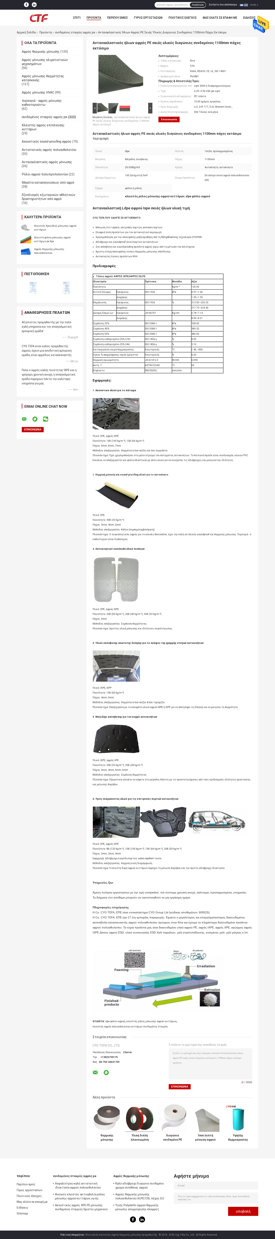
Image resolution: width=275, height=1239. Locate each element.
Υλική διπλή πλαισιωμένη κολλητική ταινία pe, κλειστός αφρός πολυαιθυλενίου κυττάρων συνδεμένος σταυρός (140, 1137)
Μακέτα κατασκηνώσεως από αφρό (48, 182)
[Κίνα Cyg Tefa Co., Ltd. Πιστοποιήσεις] (33, 288)
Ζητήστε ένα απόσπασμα (223, 4)
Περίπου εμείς (117, 17)
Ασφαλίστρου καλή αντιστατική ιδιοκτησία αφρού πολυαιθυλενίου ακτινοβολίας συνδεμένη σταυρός (78, 1186)
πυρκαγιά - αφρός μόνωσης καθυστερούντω (42, 103)
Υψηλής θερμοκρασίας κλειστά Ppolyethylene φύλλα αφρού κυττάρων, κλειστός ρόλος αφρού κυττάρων (238, 1137)
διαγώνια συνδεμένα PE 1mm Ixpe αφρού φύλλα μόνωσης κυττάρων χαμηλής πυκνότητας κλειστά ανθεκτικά (172, 1137)
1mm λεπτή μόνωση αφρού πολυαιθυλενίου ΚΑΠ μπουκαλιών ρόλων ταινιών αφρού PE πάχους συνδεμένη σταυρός (205, 1137)
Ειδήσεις (249, 17)
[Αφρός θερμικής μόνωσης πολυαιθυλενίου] (25, 251)
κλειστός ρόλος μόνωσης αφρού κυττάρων (151, 1021)
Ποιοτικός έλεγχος (183, 17)
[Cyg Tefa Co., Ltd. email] (27, 419)
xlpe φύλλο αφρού (115, 1021)
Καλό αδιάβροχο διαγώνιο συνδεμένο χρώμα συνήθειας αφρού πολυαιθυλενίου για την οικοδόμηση (139, 1186)
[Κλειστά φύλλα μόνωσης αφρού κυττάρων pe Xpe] (25, 239)
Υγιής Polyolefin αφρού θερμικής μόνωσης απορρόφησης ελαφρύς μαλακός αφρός (137, 1208)
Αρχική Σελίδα (26, 32)
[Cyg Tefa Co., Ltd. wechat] (48, 419)
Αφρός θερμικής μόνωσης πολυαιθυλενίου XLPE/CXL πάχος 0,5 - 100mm (140, 1197)
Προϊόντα (94, 17)
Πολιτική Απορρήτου (72, 1234)
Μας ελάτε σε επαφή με (220, 17)
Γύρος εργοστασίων (148, 17)
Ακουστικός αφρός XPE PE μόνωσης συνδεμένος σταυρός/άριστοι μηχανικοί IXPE (81, 1208)
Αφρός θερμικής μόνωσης (41, 52)
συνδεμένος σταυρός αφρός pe (75, 32)
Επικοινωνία (169, 119)
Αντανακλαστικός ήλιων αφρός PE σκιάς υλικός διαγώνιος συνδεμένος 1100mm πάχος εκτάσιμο (121, 121)
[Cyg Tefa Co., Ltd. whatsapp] (37, 419)
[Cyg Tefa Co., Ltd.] (39, 18)
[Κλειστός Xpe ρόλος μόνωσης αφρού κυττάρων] (25, 228)
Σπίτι (77, 17)
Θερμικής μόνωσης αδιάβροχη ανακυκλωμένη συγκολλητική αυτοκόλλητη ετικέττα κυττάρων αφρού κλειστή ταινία (107, 1137)
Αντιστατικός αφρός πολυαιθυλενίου (49, 150)
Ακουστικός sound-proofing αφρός (46, 141)
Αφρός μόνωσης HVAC (38, 92)
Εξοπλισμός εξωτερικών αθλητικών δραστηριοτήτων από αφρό (48, 197)
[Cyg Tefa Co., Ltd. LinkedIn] (34, 4)
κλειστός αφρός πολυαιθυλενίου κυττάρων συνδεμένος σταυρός (130, 1026)
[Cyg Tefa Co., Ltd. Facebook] (26, 4)
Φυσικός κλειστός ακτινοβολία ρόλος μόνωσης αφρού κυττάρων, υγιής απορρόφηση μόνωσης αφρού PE (80, 1197)
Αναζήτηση (198, 4)
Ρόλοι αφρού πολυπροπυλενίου (45, 174)
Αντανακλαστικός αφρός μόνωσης (47, 162)
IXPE (160, 707)
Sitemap (22, 1213)
